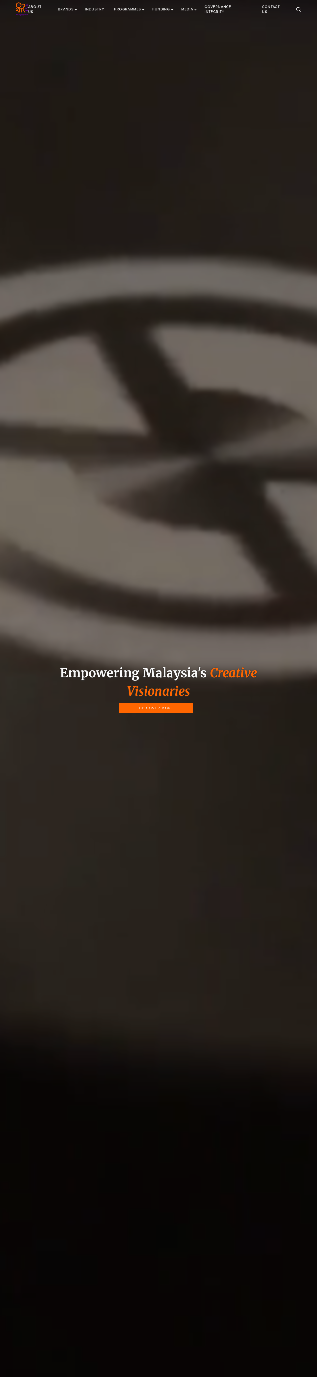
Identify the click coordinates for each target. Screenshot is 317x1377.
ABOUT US (35, 9)
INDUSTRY (94, 9)
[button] (70, 9)
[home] (22, 9)
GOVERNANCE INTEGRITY (218, 9)
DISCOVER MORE (156, 708)
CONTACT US (271, 9)
